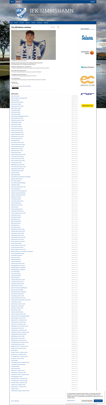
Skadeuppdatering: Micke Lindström (18, 334)
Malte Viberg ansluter (15, 174)
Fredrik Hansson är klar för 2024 (17, 344)
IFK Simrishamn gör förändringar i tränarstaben (21, 176)
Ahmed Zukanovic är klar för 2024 (18, 303)
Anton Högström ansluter (16, 126)
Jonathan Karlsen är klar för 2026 (18, 144)
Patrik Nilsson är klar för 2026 (17, 136)
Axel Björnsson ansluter (16, 196)
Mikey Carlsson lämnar (16, 223)
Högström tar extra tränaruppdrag (18, 192)
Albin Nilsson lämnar (15, 219)
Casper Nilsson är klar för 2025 (17, 233)
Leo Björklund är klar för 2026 (17, 170)
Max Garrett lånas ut (15, 100)
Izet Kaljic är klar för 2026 (16, 162)
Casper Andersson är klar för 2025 (18, 237)
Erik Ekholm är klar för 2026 (16, 128)
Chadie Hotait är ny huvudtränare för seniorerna (21, 299)
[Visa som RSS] (58, 27)
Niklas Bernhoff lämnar (16, 259)
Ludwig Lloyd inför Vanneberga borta (19, 190)
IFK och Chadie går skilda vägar (17, 253)
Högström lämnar (14, 388)
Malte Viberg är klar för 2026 (17, 150)
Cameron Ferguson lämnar (16, 138)
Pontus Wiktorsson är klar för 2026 (18, 166)
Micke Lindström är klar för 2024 (18, 338)
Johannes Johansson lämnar (17, 312)
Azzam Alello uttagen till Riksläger (18, 182)
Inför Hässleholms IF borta (16, 376)
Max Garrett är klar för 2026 (16, 148)
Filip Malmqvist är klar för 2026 (17, 120)
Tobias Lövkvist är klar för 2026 (17, 158)
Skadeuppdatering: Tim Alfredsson (18, 267)
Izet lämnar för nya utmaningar (17, 305)
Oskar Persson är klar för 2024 (17, 328)
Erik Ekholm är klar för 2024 (16, 285)
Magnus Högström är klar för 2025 (18, 249)
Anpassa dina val (71, 400)
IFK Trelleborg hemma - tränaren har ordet (19, 342)
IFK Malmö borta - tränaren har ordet (18, 348)
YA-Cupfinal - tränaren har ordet (17, 358)
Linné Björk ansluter (15, 366)
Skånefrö (29, 86)
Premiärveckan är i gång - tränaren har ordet (20, 390)
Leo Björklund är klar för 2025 (17, 211)
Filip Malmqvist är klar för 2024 (17, 283)
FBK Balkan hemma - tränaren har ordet (19, 378)
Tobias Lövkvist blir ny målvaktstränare (19, 287)
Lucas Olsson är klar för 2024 (17, 281)
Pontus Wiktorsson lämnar (16, 255)
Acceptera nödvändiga (87, 400)
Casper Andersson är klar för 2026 (18, 154)
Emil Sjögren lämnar (15, 225)
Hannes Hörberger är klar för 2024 (18, 297)
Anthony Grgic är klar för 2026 (17, 106)
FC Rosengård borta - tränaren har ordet (19, 356)
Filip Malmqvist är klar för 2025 (17, 235)
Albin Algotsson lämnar (16, 217)
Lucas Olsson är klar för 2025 (17, 201)
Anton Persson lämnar (15, 227)
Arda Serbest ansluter (15, 110)
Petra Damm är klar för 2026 (17, 130)
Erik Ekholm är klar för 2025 (16, 205)
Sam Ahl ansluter (14, 207)
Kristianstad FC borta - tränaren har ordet (19, 326)
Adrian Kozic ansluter (15, 257)
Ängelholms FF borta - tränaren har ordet (19, 346)
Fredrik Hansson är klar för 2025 (17, 263)
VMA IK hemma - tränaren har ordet (18, 324)
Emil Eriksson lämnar (15, 140)
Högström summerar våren (16, 178)
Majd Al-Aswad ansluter (16, 108)
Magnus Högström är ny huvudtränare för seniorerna (22, 251)
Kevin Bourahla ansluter (16, 275)
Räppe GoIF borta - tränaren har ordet (19, 320)
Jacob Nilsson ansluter (16, 199)
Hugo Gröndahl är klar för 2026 (17, 146)
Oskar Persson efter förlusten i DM (18, 186)
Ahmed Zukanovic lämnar (16, 243)
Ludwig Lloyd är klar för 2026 (17, 132)
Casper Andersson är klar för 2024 (18, 318)
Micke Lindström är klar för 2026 (18, 160)
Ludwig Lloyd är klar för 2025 (17, 247)
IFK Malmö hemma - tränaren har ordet (19, 382)
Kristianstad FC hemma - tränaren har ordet (20, 374)
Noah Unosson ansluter (16, 104)
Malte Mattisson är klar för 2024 (17, 336)
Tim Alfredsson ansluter (21, 27)
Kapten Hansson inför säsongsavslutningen (20, 316)
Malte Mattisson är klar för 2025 (17, 229)
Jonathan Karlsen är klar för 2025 (18, 231)
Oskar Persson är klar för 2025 (17, 239)
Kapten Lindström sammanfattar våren (19, 98)
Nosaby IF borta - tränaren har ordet (18, 354)
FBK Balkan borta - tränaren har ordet (18, 340)
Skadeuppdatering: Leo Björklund (18, 269)
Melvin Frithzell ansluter (16, 221)
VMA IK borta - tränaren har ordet (18, 370)
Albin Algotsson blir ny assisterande (18, 291)
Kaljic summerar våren (15, 368)
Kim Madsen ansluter (15, 184)
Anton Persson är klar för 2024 (17, 293)
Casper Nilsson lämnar (16, 215)
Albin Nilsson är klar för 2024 (17, 307)
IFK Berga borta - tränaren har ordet (18, 372)
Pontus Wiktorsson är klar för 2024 (18, 322)
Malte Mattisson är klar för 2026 (17, 164)
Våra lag (18, 1)
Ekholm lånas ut (14, 350)
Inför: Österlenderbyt (15, 271)
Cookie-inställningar (15, 400)
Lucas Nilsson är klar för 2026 (17, 156)
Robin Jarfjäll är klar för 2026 (17, 118)
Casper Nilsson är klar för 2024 (17, 295)
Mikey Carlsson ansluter (16, 310)
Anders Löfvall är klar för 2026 (17, 134)
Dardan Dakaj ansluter (15, 273)
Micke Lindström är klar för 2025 (18, 241)
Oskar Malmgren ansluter (16, 122)
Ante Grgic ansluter (15, 172)
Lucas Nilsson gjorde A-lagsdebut (18, 364)
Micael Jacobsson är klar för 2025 (18, 245)
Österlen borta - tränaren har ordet (18, 384)
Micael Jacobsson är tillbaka (17, 289)
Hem (13, 1)
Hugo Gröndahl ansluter (16, 203)
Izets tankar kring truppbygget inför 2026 (19, 116)
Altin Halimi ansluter (15, 96)
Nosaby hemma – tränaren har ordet (18, 386)
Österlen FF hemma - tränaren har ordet (19, 352)
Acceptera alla (98, 400)
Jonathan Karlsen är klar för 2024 (18, 279)
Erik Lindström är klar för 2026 (17, 142)
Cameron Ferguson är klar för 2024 (18, 314)
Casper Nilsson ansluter (16, 124)
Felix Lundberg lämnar (15, 188)
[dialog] (85, 397)
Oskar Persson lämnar (15, 112)
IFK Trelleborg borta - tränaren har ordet (19, 380)
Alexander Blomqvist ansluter (17, 102)
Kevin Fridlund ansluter (16, 114)
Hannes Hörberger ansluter (16, 209)
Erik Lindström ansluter (16, 180)
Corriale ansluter (14, 360)
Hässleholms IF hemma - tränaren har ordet (20, 332)
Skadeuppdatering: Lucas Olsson (18, 265)
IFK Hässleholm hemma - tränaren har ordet (20, 362)
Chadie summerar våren (16, 261)
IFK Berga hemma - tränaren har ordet (19, 330)
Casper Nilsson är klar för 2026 (17, 168)
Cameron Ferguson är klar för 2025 (18, 213)
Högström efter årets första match (18, 194)
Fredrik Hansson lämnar (16, 152)
